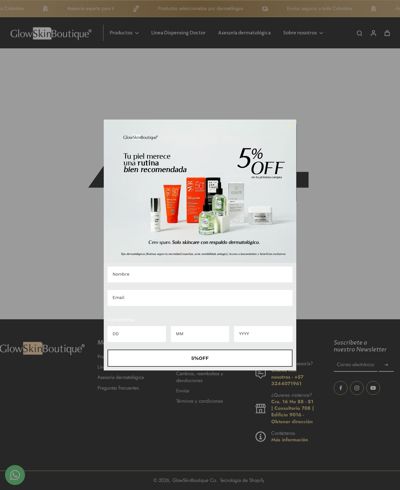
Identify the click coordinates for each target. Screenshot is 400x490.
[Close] (288, 127)
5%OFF (200, 358)
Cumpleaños (121, 319)
